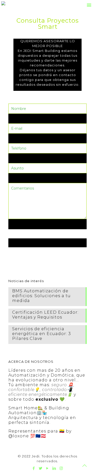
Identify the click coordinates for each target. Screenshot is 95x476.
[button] (89, 5)
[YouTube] (47, 468)
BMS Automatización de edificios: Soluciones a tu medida (41, 296)
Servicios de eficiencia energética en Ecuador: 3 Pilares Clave (41, 333)
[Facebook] (33, 468)
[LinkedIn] (54, 468)
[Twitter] (40, 468)
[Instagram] (61, 468)
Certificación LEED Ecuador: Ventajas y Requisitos (45, 315)
